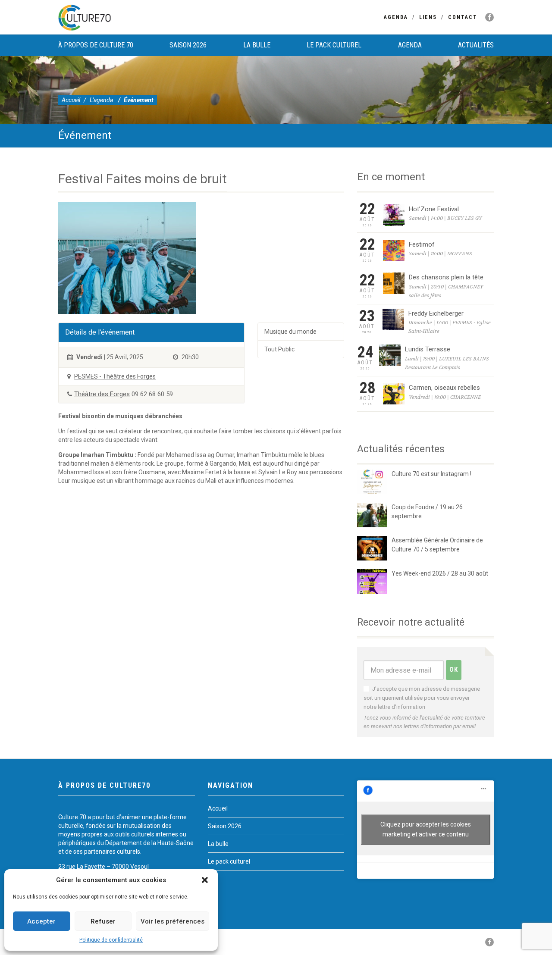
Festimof (422, 244)
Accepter (41, 921)
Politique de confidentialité (111, 940)
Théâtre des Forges (102, 394)
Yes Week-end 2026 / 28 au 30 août (440, 573)
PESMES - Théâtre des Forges (115, 376)
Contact (462, 17)
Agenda (396, 17)
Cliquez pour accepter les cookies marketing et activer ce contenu (425, 829)
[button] (205, 880)
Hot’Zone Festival (434, 209)
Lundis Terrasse (427, 349)
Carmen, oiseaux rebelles (444, 387)
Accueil (71, 100)
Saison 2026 (188, 45)
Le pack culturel (334, 45)
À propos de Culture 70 (95, 45)
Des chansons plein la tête (446, 277)
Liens (428, 17)
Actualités (476, 45)
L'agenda (101, 100)
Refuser (103, 921)
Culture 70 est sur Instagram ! (431, 473)
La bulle (256, 45)
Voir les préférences (172, 921)
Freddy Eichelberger (436, 313)
